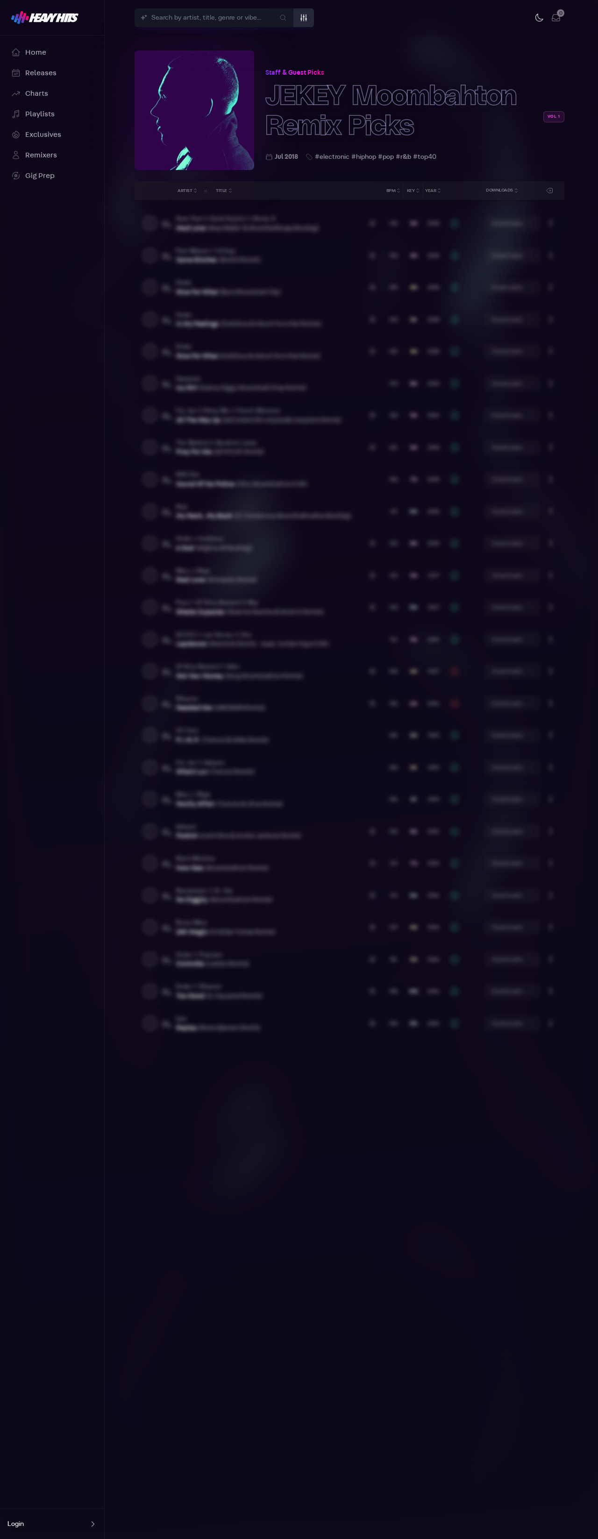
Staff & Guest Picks (294, 73)
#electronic (332, 157)
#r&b (403, 157)
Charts (36, 93)
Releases (41, 73)
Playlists (40, 114)
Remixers (41, 155)
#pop (386, 157)
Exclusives (43, 134)
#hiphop (363, 157)
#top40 (424, 157)
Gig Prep (40, 175)
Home (35, 52)
